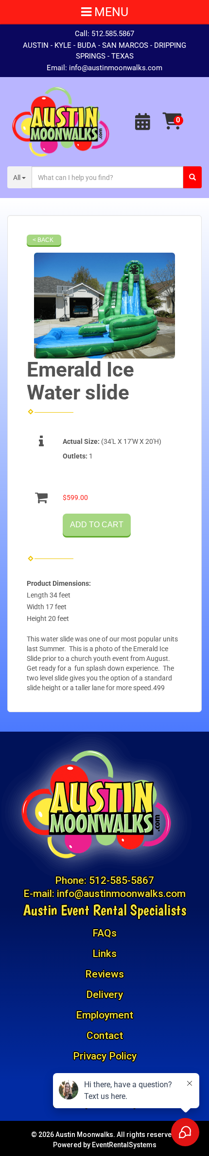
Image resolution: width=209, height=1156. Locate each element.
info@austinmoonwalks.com (115, 67)
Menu (109, 12)
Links (104, 953)
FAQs (104, 933)
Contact (105, 1035)
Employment (104, 1015)
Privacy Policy (105, 1056)
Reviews (104, 974)
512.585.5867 (112, 33)
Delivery (104, 994)
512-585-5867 (121, 880)
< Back (43, 240)
